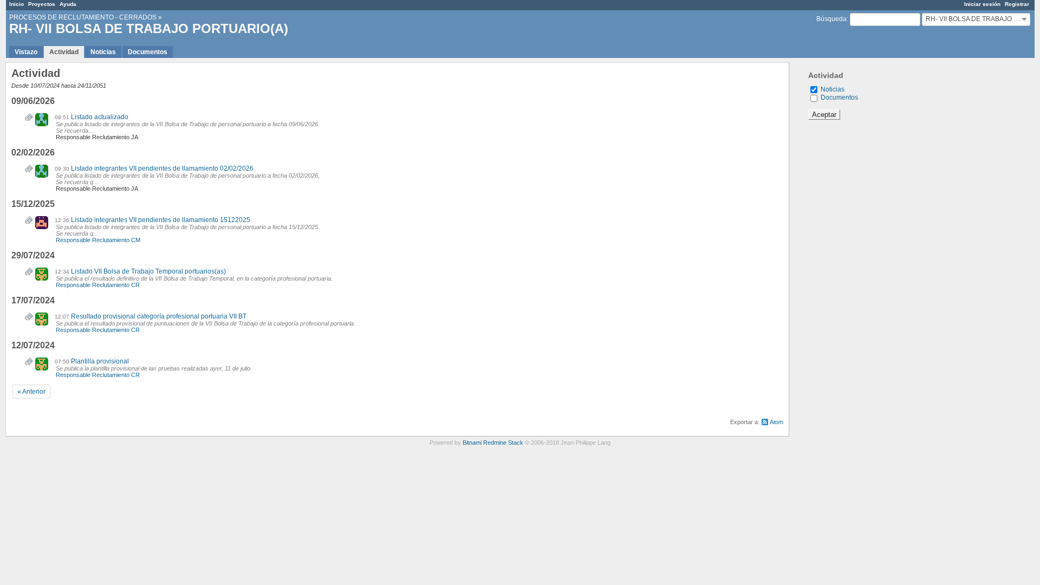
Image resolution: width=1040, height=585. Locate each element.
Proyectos (41, 4)
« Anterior (31, 391)
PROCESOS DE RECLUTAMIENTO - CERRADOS (83, 17)
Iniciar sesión (982, 4)
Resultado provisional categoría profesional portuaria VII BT (158, 316)
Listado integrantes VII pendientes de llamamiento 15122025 (160, 220)
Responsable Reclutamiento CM (98, 240)
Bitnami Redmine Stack (493, 442)
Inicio (16, 4)
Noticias (103, 52)
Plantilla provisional (100, 361)
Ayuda (68, 4)
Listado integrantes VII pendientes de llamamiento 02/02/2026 (162, 168)
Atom (776, 422)
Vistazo (26, 52)
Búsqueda (831, 19)
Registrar (1017, 4)
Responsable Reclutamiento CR (98, 285)
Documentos (147, 52)
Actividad (64, 52)
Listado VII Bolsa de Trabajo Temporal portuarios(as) (148, 271)
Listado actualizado (99, 117)
